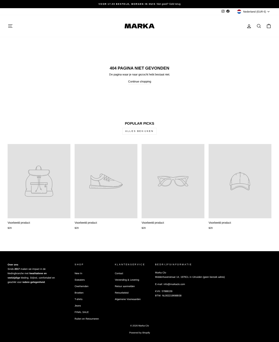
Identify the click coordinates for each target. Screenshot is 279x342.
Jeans (78, 305)
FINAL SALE (82, 312)
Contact (119, 273)
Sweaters (80, 279)
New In (78, 273)
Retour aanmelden (125, 286)
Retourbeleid (121, 292)
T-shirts (78, 299)
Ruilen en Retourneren (87, 318)
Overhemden (81, 286)
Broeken (79, 292)
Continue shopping (139, 81)
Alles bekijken (139, 131)
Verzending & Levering (127, 279)
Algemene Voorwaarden (128, 299)
